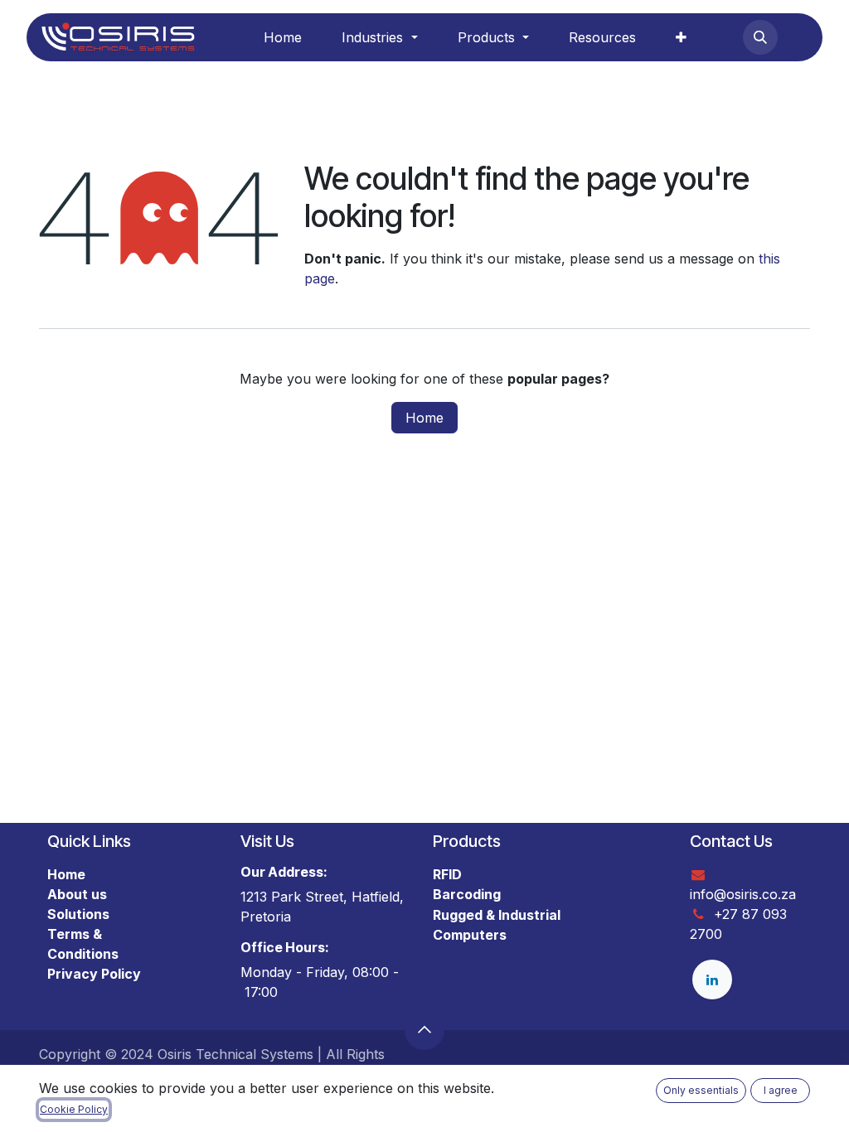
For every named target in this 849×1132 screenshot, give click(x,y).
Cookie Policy (74, 1109)
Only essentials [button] (701, 1090)
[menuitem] (283, 37)
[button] (760, 37)
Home (424, 417)
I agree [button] (781, 1090)
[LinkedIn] (712, 979)
